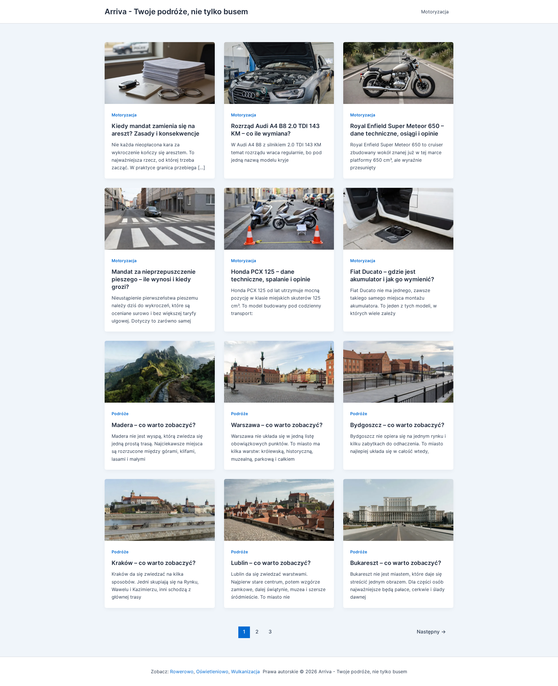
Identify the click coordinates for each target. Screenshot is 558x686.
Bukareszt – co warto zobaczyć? (395, 562)
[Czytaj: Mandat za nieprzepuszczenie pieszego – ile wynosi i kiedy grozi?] (160, 218)
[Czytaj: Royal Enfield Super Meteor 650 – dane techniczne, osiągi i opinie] (398, 72)
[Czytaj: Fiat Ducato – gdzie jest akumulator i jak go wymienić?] (398, 218)
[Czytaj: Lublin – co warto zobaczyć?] (279, 509)
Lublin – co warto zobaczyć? (271, 562)
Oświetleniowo (212, 671)
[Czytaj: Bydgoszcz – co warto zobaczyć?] (398, 371)
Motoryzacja (435, 12)
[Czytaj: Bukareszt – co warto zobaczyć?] (398, 509)
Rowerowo (182, 671)
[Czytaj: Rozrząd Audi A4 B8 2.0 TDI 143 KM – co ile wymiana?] (279, 72)
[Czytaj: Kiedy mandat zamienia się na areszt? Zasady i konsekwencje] (160, 72)
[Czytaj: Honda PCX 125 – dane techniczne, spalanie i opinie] (279, 218)
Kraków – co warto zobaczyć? (154, 562)
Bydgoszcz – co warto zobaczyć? (397, 425)
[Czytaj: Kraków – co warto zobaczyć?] (160, 509)
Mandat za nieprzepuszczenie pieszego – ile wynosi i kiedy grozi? (154, 279)
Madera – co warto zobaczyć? (154, 425)
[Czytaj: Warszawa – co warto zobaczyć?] (279, 371)
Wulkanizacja (245, 671)
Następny (431, 632)
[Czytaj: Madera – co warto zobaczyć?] (160, 371)
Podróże (120, 413)
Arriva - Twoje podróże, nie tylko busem (176, 11)
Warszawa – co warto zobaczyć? (277, 425)
